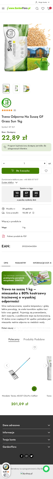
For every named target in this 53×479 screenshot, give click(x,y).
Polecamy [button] (13, 339)
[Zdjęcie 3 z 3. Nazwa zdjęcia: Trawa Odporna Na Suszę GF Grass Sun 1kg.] (26, 88)
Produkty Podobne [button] (34, 339)
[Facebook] (22, 456)
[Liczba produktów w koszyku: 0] (48, 8)
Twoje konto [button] (9, 439)
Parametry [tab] (20, 262)
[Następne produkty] (46, 365)
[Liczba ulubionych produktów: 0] (42, 8)
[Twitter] (31, 456)
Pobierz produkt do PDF (17, 236)
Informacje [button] (8, 432)
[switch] (6, 475)
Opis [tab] (6, 262)
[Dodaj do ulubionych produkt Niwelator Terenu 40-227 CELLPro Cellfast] (35, 347)
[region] (26, 194)
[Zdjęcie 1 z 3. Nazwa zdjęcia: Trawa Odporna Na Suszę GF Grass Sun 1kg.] (6, 88)
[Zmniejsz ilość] (4, 163)
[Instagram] (26, 456)
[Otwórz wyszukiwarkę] (37, 8)
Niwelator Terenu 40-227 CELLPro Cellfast (19, 395)
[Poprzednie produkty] (6, 365)
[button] (47, 48)
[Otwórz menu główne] (3, 8)
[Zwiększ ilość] (45, 163)
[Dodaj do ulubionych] (46, 171)
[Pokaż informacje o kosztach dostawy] (33, 212)
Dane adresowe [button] (11, 425)
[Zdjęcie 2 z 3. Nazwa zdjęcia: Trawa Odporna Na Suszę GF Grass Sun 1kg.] (16, 88)
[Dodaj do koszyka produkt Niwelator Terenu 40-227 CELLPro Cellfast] (34, 388)
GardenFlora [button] (9, 447)
